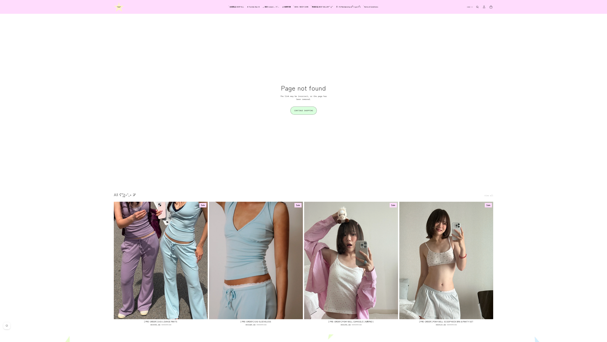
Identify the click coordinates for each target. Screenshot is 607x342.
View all (488, 195)
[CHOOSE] (203, 314)
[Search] (477, 6)
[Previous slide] (118, 260)
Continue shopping (303, 110)
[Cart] (490, 6)
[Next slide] (203, 260)
